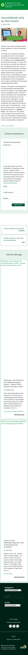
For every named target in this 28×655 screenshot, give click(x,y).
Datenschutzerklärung (10, 183)
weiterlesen (19, 415)
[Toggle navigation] (25, 12)
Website (5, 198)
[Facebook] (10, 626)
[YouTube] (17, 626)
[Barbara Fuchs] (3, 5)
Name (5, 186)
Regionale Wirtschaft (18, 411)
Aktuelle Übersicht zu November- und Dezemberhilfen (14, 240)
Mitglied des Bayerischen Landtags (14, 6)
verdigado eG (12, 649)
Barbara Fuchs (12, 3)
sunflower (12, 647)
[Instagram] (14, 626)
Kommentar (7, 145)
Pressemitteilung (9, 125)
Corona (3, 125)
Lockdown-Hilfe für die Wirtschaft (14, 229)
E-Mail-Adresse (8, 192)
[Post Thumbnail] (14, 318)
